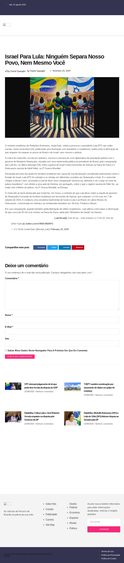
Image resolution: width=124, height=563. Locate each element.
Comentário (12, 278)
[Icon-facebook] (94, 20)
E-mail (9, 327)
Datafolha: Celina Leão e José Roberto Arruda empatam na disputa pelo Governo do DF (41, 416)
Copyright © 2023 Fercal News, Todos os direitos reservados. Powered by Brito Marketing (27, 555)
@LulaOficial (60, 218)
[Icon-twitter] (103, 20)
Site (7, 338)
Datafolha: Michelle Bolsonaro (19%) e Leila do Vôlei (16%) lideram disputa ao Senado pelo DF (101, 416)
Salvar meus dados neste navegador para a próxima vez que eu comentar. (48, 350)
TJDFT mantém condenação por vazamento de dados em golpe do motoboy (99, 387)
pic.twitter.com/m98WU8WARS (37, 223)
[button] (86, 25)
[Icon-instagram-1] (94, 29)
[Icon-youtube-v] (103, 29)
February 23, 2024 (60, 229)
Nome (9, 315)
